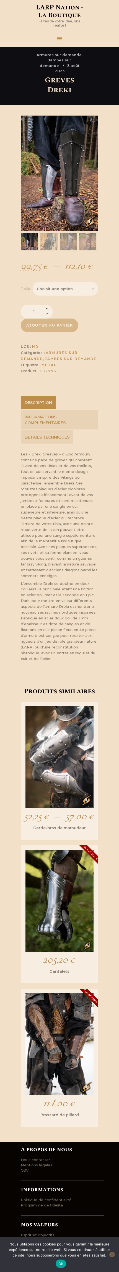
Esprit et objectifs (37, 1235)
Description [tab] (38, 402)
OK (61, 1263)
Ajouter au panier (49, 325)
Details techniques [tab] (47, 437)
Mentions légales (36, 1165)
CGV (25, 1170)
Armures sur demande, (59, 55)
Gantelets (59, 971)
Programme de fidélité (42, 1205)
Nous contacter (35, 1160)
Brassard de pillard (59, 1115)
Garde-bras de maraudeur (59, 828)
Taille (26, 288)
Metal (49, 365)
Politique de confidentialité (46, 1200)
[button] (90, 124)
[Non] (112, 1254)
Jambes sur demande (71, 359)
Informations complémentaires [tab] (45, 420)
